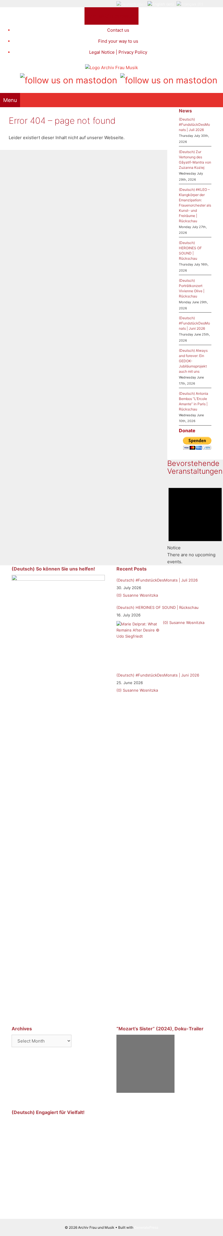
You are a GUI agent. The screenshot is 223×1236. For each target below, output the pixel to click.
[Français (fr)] (190, 3)
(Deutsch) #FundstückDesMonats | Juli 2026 (194, 124)
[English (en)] (161, 3)
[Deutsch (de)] (130, 3)
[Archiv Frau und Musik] (111, 67)
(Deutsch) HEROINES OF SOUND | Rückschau (157, 607)
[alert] (195, 523)
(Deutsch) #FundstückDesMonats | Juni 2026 (194, 323)
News (185, 111)
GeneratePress (146, 1227)
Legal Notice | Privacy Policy (118, 52)
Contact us (118, 30)
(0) (119, 595)
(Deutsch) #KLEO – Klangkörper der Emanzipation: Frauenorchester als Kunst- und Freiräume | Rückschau (195, 205)
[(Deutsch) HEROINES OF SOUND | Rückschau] (138, 643)
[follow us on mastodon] (68, 79)
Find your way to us (118, 41)
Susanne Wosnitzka (140, 595)
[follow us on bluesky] (168, 79)
